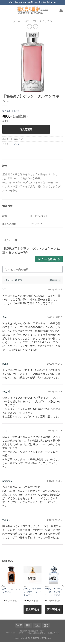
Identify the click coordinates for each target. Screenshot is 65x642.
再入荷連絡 (26, 129)
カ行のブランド (32, 21)
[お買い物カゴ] (61, 10)
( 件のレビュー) (10, 110)
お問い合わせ (54, 633)
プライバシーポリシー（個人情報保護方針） (26, 633)
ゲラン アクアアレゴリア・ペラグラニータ (32, 592)
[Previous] (2, 592)
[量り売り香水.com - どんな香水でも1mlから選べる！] (32, 10)
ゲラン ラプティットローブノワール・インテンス (53, 592)
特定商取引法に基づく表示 (32, 631)
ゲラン (48, 21)
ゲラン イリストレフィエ (11, 590)
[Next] (62, 592)
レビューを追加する (49, 259)
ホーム (16, 21)
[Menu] (4, 10)
